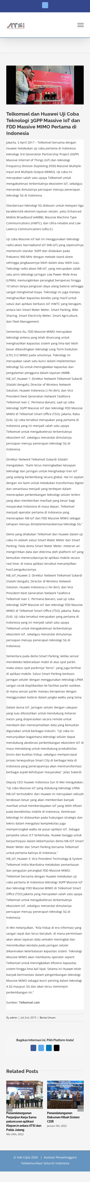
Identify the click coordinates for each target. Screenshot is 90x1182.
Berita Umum (47, 1017)
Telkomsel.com (29, 1002)
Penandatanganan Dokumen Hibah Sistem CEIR (63, 1117)
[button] (9, 1108)
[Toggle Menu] (81, 25)
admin (13, 1017)
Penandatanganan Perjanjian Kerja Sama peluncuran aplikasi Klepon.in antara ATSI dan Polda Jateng (23, 1121)
